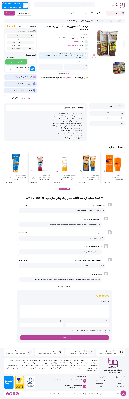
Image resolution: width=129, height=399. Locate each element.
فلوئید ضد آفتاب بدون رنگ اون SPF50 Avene (114, 179)
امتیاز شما (105, 293)
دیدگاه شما (105, 301)
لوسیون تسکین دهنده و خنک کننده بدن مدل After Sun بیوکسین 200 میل (17, 180)
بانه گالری (120, 21)
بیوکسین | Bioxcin (21, 175)
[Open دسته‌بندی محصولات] (108, 13)
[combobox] (64, 4)
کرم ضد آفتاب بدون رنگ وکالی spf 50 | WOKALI (41, 179)
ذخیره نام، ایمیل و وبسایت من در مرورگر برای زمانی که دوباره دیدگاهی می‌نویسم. (89, 331)
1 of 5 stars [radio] (108, 296)
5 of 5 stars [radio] (97, 296)
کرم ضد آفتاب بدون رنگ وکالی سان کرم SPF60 (90, 179)
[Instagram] (17, 393)
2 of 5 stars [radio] (105, 296)
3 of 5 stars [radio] (103, 296)
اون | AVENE (120, 175)
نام (107, 321)
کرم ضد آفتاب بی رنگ (107, 21)
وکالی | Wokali (77, 42)
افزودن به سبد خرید (16, 62)
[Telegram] (10, 393)
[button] (68, 188)
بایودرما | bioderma (69, 175)
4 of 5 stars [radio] (100, 296)
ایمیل (61, 321)
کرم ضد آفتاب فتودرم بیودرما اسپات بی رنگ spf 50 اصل (65, 179)
